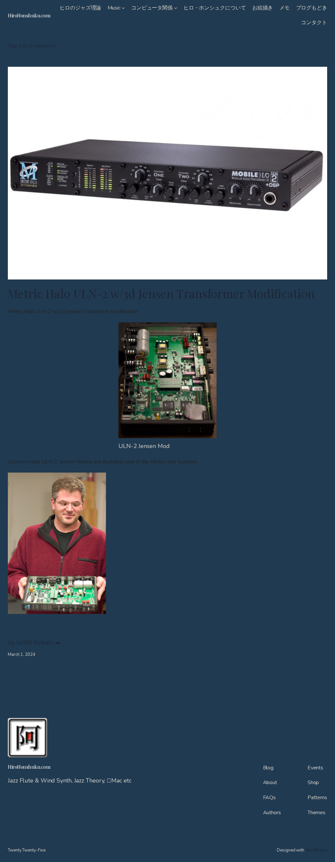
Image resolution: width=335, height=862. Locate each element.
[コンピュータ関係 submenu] (175, 7)
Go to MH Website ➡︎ (35, 642)
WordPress (316, 850)
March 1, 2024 (21, 654)
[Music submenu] (123, 7)
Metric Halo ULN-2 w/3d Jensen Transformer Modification (161, 293)
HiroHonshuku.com (29, 15)
